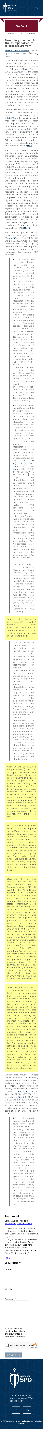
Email (8, 1279)
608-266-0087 (16, 1401)
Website (9, 1289)
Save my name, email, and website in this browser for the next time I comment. (15, 1332)
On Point (20, 33)
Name (8, 1269)
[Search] (37, 8)
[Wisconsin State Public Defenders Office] (10, 12)
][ (23, 464)
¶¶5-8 (29, 145)
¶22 (14, 405)
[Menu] (31, 8)
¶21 (14, 259)
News (13, 33)
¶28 (14, 1118)
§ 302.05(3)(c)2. (19, 72)
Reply (7, 1258)
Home (7, 33)
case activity (20, 53)
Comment (10, 1299)
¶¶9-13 (27, 228)
